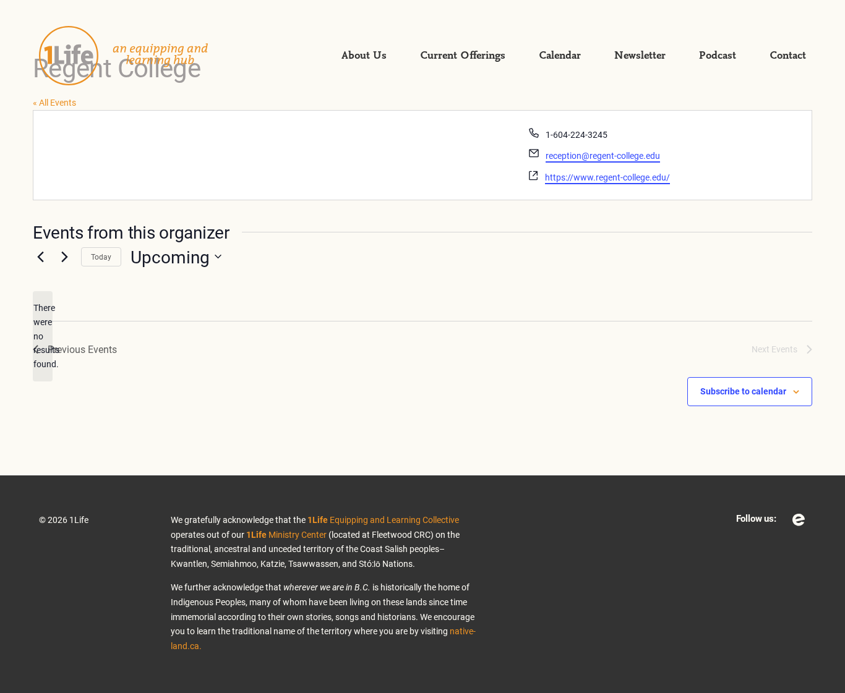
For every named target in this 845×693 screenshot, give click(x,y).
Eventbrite (798, 519)
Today (101, 256)
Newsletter (640, 56)
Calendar (560, 56)
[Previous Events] (40, 256)
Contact (788, 56)
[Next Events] (64, 256)
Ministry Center (286, 534)
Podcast (717, 56)
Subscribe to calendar (743, 391)
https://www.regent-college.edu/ (607, 177)
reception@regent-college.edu (603, 155)
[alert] (43, 336)
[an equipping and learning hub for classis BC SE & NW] (138, 55)
